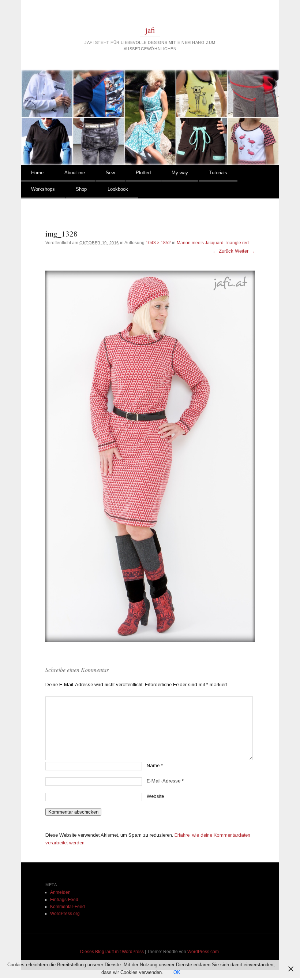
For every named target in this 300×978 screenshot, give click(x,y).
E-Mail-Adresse (165, 781)
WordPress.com (203, 951)
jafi (150, 30)
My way (180, 172)
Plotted (143, 172)
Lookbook (118, 189)
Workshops (43, 189)
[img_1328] (150, 456)
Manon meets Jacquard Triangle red (213, 242)
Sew (110, 172)
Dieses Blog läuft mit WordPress (112, 951)
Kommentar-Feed (67, 906)
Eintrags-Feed (64, 899)
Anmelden (60, 892)
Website (155, 796)
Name (155, 765)
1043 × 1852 (158, 242)
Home (37, 172)
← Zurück (223, 251)
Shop (81, 189)
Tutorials (218, 172)
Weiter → (245, 251)
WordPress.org (65, 913)
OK (176, 972)
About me (74, 172)
